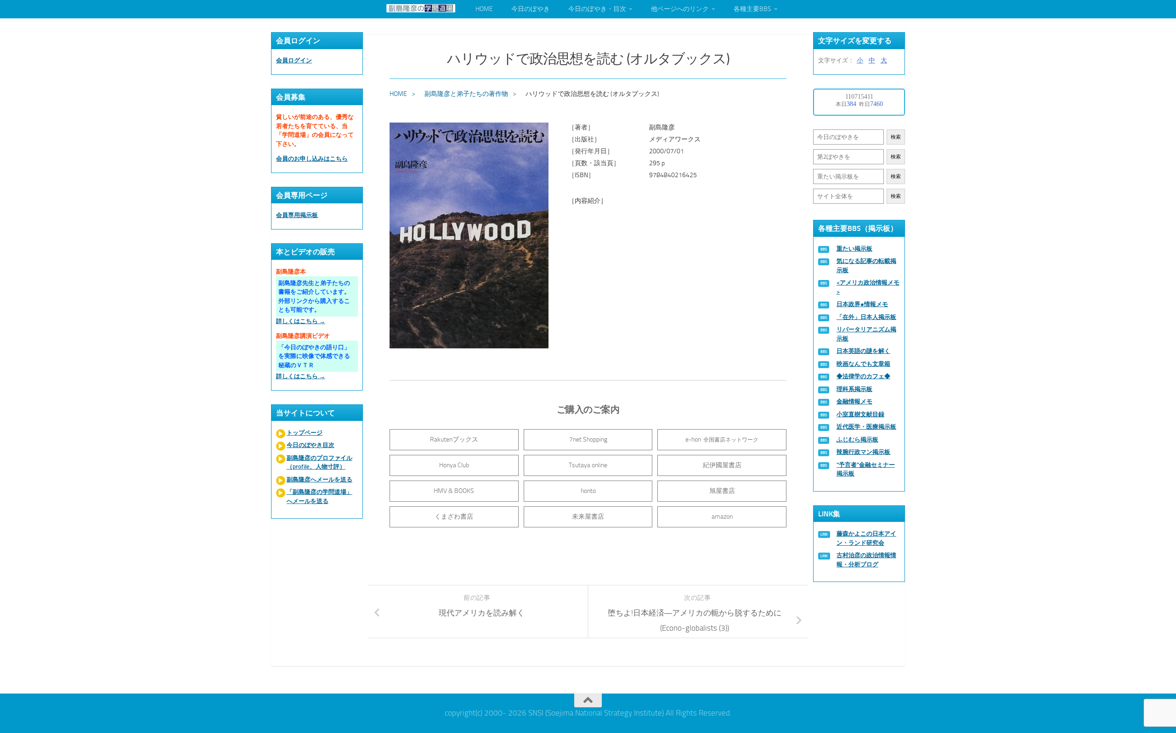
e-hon (721, 439)
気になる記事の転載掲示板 (866, 265)
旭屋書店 (722, 491)
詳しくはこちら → (300, 321)
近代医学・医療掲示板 (866, 426)
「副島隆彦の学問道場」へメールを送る (319, 496)
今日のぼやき (530, 9)
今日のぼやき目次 (310, 445)
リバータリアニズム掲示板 (866, 334)
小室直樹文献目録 (860, 414)
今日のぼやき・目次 (597, 9)
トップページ (304, 432)
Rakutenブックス (454, 439)
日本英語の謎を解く (863, 350)
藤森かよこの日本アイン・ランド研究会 (866, 538)
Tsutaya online (588, 465)
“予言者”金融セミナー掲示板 (866, 469)
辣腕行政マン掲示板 (863, 451)
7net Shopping (588, 439)
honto (588, 491)
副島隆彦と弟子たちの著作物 (466, 94)
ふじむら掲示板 (857, 439)
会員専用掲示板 (297, 215)
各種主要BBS (752, 9)
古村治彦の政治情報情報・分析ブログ (866, 560)
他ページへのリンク (680, 9)
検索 (896, 137)
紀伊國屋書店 (722, 465)
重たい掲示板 (854, 248)
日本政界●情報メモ (862, 304)
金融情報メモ (854, 401)
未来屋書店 (588, 516)
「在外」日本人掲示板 (866, 316)
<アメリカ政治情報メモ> (868, 287)
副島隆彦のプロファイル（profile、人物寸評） (319, 462)
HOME (484, 9)
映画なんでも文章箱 (863, 363)
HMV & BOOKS (454, 491)
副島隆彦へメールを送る (319, 479)
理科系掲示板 (854, 389)
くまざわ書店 (454, 516)
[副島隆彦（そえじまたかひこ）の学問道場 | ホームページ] (421, 8)
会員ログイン (294, 60)
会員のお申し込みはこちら (312, 158)
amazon (722, 516)
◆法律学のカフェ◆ (863, 376)
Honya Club (454, 465)
